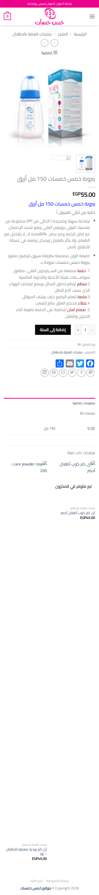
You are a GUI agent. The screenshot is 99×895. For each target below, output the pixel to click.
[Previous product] (44, 43)
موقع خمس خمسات (35, 888)
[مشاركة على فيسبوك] (81, 373)
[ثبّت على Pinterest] (54, 373)
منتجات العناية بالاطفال (32, 34)
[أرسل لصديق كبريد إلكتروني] (63, 373)
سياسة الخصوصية (57, 881)
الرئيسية (80, 34)
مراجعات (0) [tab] (87, 413)
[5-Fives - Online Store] (49, 16)
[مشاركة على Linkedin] (45, 373)
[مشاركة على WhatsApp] (90, 373)
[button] (92, 16)
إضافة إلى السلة (53, 329)
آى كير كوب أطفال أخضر (78, 513)
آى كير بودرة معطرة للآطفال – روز (26, 851)
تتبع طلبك (36, 881)
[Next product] (54, 43)
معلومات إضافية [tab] (84, 403)
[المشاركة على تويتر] (72, 373)
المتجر (63, 34)
